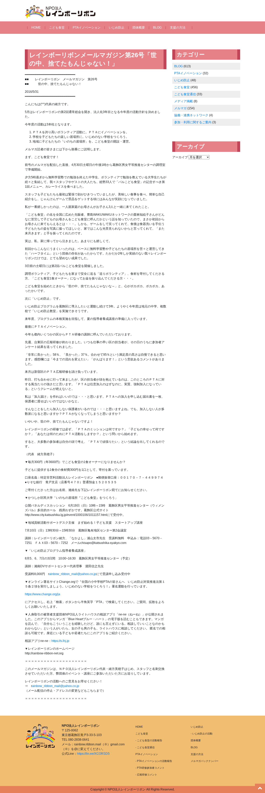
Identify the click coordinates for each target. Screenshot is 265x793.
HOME (36, 27)
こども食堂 (57, 27)
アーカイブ (180, 157)
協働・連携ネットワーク (191, 115)
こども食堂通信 (185, 94)
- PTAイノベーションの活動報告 (153, 761)
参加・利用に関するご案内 (192, 122)
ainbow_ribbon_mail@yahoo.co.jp (72, 574)
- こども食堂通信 (145, 747)
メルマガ (180, 108)
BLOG (157, 27)
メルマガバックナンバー (204, 761)
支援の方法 (177, 27)
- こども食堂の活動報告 (148, 740)
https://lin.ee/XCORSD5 (93, 753)
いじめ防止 (116, 27)
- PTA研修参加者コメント (150, 767)
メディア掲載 (183, 101)
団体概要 (138, 27)
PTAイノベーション (86, 27)
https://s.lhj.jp (60, 640)
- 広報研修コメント (146, 774)
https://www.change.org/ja (42, 594)
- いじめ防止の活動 (201, 733)
